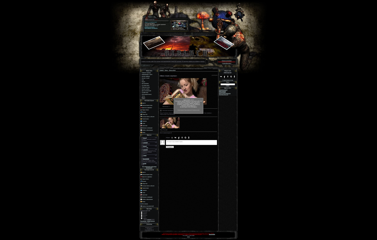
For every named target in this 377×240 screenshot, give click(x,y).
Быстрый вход (188, 110)
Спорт (143, 123)
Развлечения (145, 118)
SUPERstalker (222, 92)
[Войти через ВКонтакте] (175, 137)
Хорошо (145, 213)
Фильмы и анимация (147, 127)
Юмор (143, 132)
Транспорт (144, 125)
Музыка (144, 112)
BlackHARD (212, 234)
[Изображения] (170, 122)
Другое (144, 103)
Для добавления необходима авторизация (149, 167)
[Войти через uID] (172, 137)
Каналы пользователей (148, 206)
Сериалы (144, 121)
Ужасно (145, 218)
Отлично (145, 212)
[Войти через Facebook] (178, 137)
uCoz (188, 236)
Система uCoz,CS (223, 94)
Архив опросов (151, 221)
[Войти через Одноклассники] (188, 137)
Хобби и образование (147, 130)
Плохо (144, 216)
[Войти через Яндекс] (182, 137)
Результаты (143, 221)
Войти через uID (227, 72)
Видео (166, 70)
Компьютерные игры (147, 105)
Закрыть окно (196, 110)
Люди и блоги (145, 109)
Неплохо (145, 215)
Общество (144, 114)
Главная (162, 70)
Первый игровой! (223, 90)
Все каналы (145, 203)
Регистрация (181, 110)
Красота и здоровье (147, 107)
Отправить (170, 147)
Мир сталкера (222, 91)
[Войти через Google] (185, 137)
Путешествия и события (148, 116)
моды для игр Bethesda (225, 93)
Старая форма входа (227, 80)
